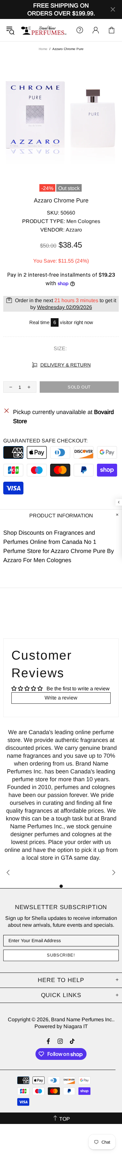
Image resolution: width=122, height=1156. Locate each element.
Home (43, 49)
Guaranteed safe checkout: (45, 440)
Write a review (61, 697)
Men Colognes (83, 221)
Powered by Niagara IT (61, 1026)
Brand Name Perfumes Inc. (44, 30)
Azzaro (74, 230)
